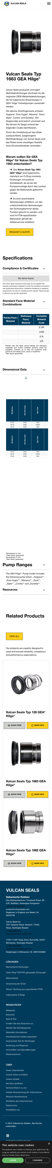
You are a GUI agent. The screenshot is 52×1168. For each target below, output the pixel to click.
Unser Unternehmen (15, 1070)
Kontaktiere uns (13, 1110)
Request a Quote (19, 232)
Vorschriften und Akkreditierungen (21, 1050)
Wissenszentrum (13, 1054)
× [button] (49, 1144)
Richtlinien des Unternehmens (19, 1101)
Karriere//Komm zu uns (16, 1088)
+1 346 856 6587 (13, 931)
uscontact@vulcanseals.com (18, 934)
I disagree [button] (37, 1160)
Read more (25, 1155)
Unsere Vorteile (12, 1079)
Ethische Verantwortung (16, 1097)
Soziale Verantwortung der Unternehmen (24, 1092)
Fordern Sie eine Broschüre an (19, 1024)
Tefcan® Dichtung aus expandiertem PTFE (24, 989)
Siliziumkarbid (12, 978)
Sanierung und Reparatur (17, 1046)
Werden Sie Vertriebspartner (18, 1028)
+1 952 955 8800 (13, 946)
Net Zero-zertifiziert (14, 1084)
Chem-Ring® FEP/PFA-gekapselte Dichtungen (26, 973)
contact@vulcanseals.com (17, 909)
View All (14, 637)
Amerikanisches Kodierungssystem (21, 1037)
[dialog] (26, 1154)
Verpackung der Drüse (16, 984)
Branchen (10, 1015)
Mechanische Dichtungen (17, 967)
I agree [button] (13, 1160)
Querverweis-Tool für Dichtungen (20, 1041)
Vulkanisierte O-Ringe (15, 995)
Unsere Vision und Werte (17, 1075)
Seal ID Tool (11, 1019)
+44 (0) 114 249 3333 (15, 906)
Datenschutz (11, 1106)
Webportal (10, 1010)
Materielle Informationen (16, 1032)
